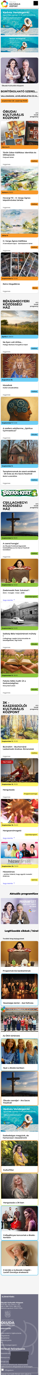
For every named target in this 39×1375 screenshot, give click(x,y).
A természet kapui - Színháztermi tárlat (17, 243)
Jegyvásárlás (8, 600)
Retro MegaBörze (11, 284)
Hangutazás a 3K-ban (13, 1203)
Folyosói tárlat (8, 157)
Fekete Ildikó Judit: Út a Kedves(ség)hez (14, 682)
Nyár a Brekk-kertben (13, 1068)
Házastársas (9, 872)
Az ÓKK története (11, 1036)
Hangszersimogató (12, 830)
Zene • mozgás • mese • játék (14, 593)
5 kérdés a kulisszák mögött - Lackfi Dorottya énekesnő (17, 1271)
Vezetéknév (5, 1353)
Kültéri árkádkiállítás (10, 388)
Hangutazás (9, 790)
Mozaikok (7, 385)
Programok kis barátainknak (17, 971)
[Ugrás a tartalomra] (19, 81)
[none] (19, 134)
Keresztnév (5, 1357)
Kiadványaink (6, 1340)
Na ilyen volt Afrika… (12, 342)
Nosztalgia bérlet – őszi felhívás (18, 1003)
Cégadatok (5, 1336)
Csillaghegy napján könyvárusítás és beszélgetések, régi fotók (16, 639)
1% (2, 1343)
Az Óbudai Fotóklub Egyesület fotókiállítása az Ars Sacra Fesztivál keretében (16, 548)
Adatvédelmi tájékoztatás (11, 1333)
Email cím (5, 1362)
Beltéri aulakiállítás (10, 476)
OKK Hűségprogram (9, 1345)
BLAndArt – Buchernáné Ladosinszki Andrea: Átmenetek (18, 748)
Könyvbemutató (9, 686)
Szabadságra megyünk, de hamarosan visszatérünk (16, 1136)
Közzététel (5, 1338)
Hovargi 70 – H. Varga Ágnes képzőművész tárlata (16, 199)
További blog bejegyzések (13, 939)
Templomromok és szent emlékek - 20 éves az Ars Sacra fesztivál (19, 472)
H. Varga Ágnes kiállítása (15, 241)
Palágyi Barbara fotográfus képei (15, 345)
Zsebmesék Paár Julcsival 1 (16, 590)
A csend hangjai (10, 543)
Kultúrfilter (8, 1170)
